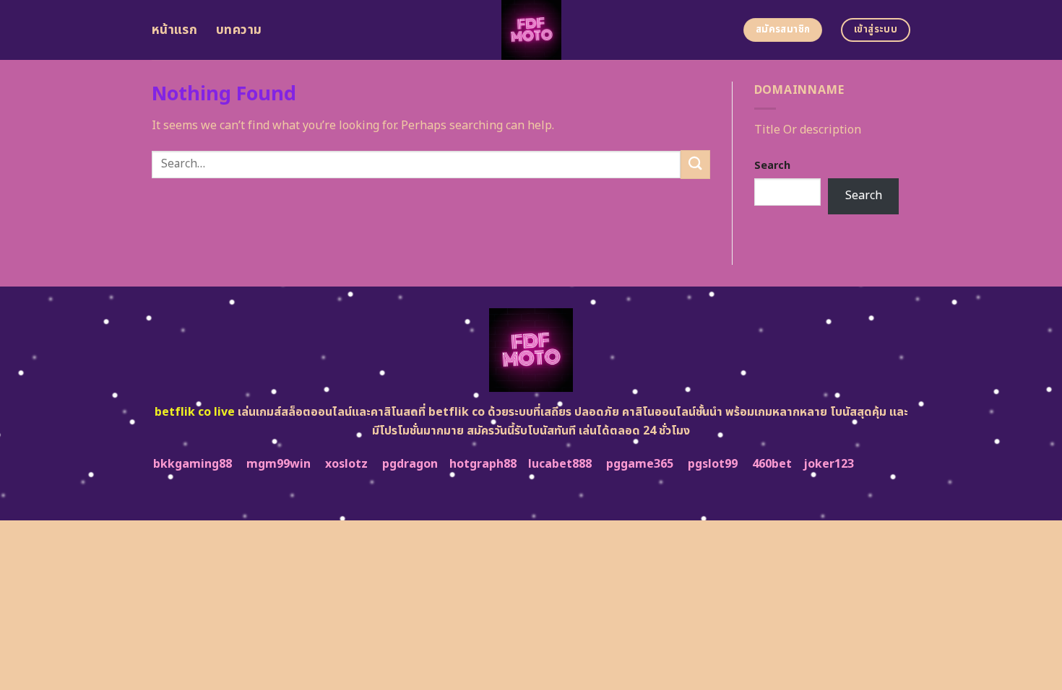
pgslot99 (713, 464)
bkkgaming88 (192, 464)
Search (772, 165)
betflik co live (195, 412)
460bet (772, 464)
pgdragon (410, 464)
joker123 (828, 464)
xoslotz (346, 464)
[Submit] (695, 164)
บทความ (239, 30)
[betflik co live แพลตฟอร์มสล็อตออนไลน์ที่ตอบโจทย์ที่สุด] (531, 30)
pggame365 (639, 464)
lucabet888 (560, 464)
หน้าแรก (174, 30)
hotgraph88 (483, 464)
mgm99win (278, 464)
